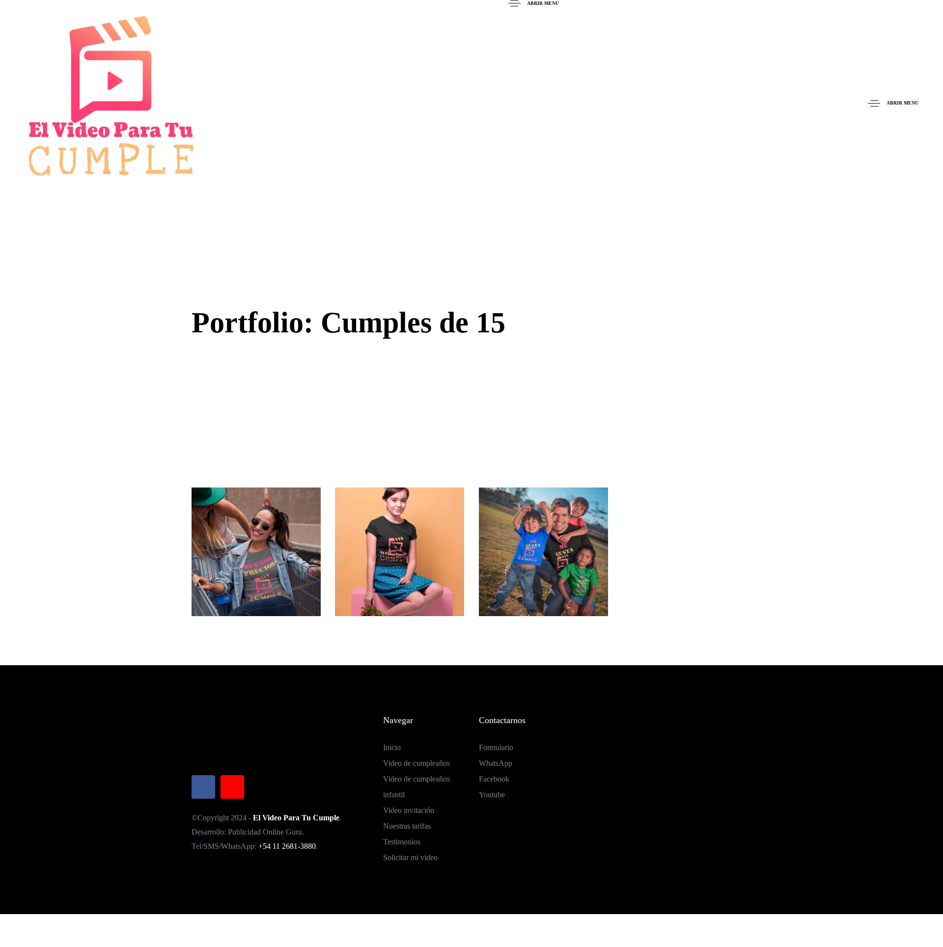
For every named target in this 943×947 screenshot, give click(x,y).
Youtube (492, 794)
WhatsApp (495, 763)
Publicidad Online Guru (265, 832)
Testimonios (401, 842)
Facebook (494, 779)
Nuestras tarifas (407, 826)
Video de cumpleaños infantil (416, 787)
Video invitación (408, 810)
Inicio (392, 747)
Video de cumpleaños (416, 763)
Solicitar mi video (410, 857)
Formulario (496, 747)
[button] (533, 3)
